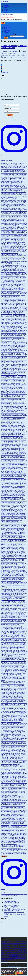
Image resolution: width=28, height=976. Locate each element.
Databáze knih (7, 6)
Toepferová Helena (6, 959)
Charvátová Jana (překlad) (22, 944)
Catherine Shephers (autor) (8, 944)
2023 (12, 941)
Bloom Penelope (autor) (22, 943)
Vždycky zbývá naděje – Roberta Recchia (13, 908)
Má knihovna (7, 28)
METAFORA (22, 952)
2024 (16, 941)
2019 (1, 941)
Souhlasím (17, 973)
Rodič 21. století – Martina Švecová (12, 905)
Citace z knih (7, 30)
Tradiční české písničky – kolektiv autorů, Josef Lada (14, 47)
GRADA (2, 948)
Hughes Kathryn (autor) (8, 948)
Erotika (22, 946)
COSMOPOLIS (6, 946)
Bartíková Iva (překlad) (14, 943)
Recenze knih (7, 27)
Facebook (6, 3)
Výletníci (6, 32)
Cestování (15, 944)
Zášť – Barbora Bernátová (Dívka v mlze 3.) (14, 909)
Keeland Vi (8, 950)
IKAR (17, 948)
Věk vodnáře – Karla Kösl (10, 901)
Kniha (23, 950)
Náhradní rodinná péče (8, 954)
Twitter (5, 10)
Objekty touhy (14, 954)
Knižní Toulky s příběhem (7, 17)
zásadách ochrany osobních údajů (11, 118)
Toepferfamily (20, 958)
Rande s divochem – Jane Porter (11, 902)
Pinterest (6, 9)
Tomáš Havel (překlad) (16, 959)
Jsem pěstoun (7, 31)
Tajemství (8, 958)
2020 (4, 941)
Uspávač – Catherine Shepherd (11, 906)
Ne (22, 973)
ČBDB (5, 8)
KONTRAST (3, 952)
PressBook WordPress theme (13, 966)
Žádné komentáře (14, 55)
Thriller (13, 958)
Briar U (2, 944)
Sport (6, 958)
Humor (14, 948)
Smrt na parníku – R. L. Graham (11, 910)
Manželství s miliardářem (12, 952)
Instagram (6, 5)
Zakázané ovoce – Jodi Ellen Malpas (12, 903)
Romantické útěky (5, 955)
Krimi (7, 952)
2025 (19, 941)
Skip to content (4, 1)
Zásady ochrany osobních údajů (8, 974)
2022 (8, 941)
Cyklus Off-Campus (16, 946)
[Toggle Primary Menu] (3, 23)
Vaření (22, 959)
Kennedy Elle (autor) (15, 950)
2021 (6, 941)
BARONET (6, 943)
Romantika (13, 956)
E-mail (5, 12)
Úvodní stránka (7, 26)
